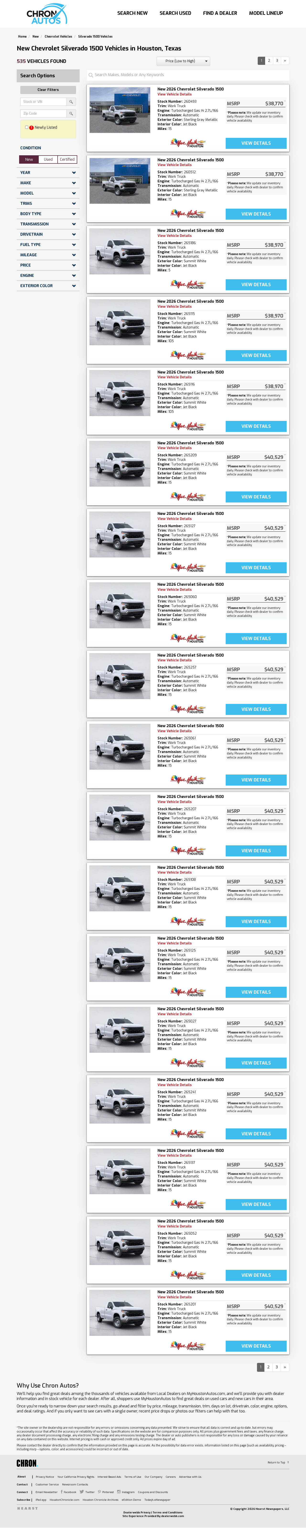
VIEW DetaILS (256, 143)
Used (48, 159)
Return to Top (276, 1462)
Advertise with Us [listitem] (190, 1477)
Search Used (175, 13)
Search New (132, 13)
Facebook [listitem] (70, 1492)
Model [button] (27, 193)
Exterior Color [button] (36, 285)
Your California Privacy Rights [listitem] (75, 1477)
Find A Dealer (220, 13)
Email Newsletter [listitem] (47, 1492)
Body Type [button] (30, 213)
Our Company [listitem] (153, 1477)
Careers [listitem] (171, 1477)
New (29, 159)
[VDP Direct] (188, 143)
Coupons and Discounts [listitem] (153, 1492)
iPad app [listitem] (41, 1500)
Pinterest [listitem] (108, 1492)
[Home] (48, 13)
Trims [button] (26, 203)
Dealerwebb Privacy (136, 1512)
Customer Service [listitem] (47, 1484)
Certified (67, 159)
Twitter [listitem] (90, 1492)
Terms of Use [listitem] (132, 1477)
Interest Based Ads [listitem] (109, 1477)
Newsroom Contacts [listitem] (75, 1484)
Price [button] (25, 265)
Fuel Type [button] (30, 244)
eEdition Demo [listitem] (131, 1500)
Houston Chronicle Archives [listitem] (100, 1500)
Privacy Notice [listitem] (45, 1477)
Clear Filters (48, 90)
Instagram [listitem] (128, 1492)
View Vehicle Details (175, 94)
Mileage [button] (28, 254)
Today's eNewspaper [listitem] (157, 1500)
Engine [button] (27, 275)
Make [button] (25, 182)
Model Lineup (266, 13)
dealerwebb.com (172, 1516)
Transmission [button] (34, 224)
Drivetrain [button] (31, 234)
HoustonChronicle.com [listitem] (64, 1500)
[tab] (48, 148)
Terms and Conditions (168, 1512)
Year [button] (25, 172)
